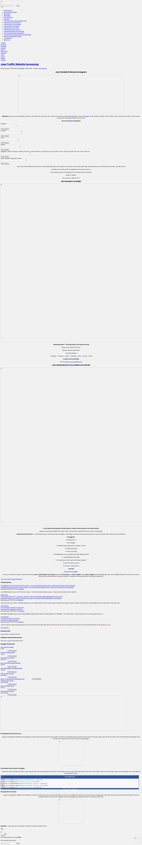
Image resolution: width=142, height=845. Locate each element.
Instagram (4, 46)
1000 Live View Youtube (7, 673)
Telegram (3, 53)
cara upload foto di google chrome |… (25, 787)
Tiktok (2, 55)
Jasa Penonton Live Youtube (12, 29)
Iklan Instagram (8, 17)
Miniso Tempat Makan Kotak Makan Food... (13, 679)
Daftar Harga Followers (10, 12)
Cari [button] (18, 5)
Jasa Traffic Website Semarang (20, 64)
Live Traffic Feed (70, 777)
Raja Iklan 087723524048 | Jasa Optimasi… (30, 783)
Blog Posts (7, 40)
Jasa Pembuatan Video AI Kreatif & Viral (15, 21)
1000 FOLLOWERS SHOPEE (8, 652)
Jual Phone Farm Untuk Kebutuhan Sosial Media (17, 35)
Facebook (3, 44)
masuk (9, 641)
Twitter (3, 56)
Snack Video (4, 51)
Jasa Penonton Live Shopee (12, 26)
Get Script (65, 788)
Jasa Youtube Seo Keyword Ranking (14, 33)
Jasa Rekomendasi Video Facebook (14, 31)
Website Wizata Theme (7, 691)
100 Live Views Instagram (8, 658)
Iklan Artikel (7, 14)
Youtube (3, 60)
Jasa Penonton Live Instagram (12, 24)
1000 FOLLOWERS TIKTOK (7, 686)
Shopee (3, 50)
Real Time (69, 788)
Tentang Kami (8, 38)
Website (3, 58)
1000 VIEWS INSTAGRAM (7, 647)
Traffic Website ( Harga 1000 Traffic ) (11, 158)
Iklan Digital (7, 15)
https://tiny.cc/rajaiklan (71, 571)
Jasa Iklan (6, 19)
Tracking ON (74, 788)
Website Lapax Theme (7, 681)
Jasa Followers (43, 68)
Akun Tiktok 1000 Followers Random (11, 663)
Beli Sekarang (12, 650)
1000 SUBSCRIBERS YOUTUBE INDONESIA (11, 668)
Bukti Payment (8, 10)
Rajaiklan (22, 68)
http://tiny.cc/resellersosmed (73, 362)
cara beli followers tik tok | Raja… (24, 781)
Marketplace (4, 595)
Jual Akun (3, 48)
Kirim (18, 843)
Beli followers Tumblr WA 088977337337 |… (27, 779)
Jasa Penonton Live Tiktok (11, 28)
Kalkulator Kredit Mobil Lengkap (13, 36)
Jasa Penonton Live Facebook (12, 22)
